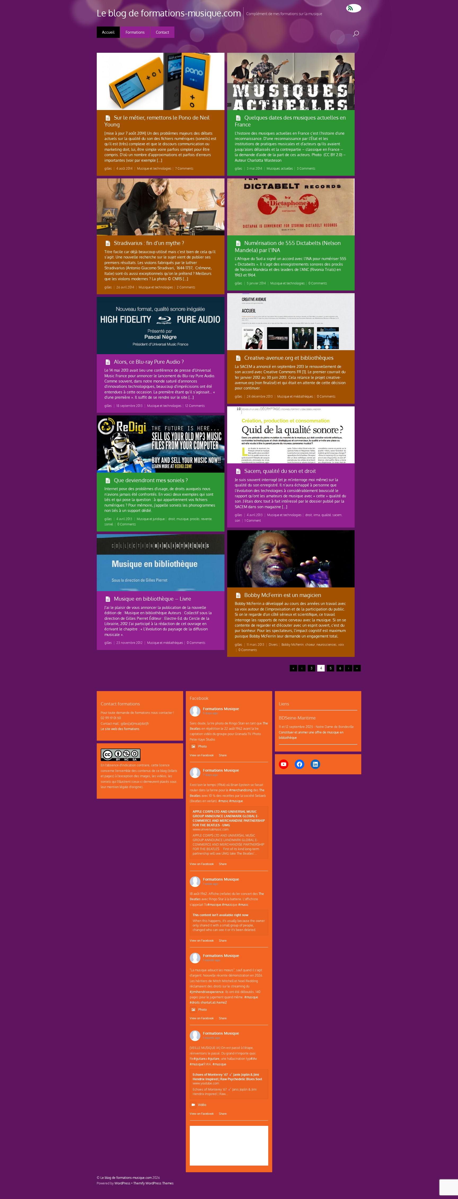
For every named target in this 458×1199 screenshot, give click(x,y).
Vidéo (202, 1105)
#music (223, 801)
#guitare (199, 1058)
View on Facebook (202, 755)
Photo (202, 746)
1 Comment (253, 520)
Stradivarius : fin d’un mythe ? (149, 242)
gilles (108, 168)
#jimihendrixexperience (207, 992)
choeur (310, 645)
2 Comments (186, 287)
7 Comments (184, 168)
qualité (326, 515)
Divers (273, 645)
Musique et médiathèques (295, 396)
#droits (195, 1002)
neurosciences (326, 645)
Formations (135, 32)
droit (308, 515)
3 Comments (306, 168)
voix (341, 645)
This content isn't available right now (220, 915)
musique (182, 519)
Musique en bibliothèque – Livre (152, 598)
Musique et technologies (154, 168)
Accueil (108, 32)
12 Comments (195, 406)
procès (195, 519)
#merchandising (240, 790)
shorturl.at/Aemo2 (214, 1002)
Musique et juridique (151, 519)
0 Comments (318, 283)
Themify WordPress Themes (153, 1183)
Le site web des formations (120, 729)
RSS (353, 8)
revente (206, 519)
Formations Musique (221, 708)
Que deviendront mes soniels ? (151, 480)
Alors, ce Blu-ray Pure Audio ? (149, 361)
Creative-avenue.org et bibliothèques (288, 357)
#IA (252, 1058)
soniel (108, 524)
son (237, 520)
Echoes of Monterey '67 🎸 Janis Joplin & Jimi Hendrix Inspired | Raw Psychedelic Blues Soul (227, 1076)
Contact (162, 32)
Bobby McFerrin (292, 645)
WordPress (122, 1183)
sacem (337, 515)
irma (317, 515)
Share (223, 755)
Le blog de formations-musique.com (126, 1177)
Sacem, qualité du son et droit (280, 470)
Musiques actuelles (280, 168)
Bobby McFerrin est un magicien (282, 594)
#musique (236, 801)
